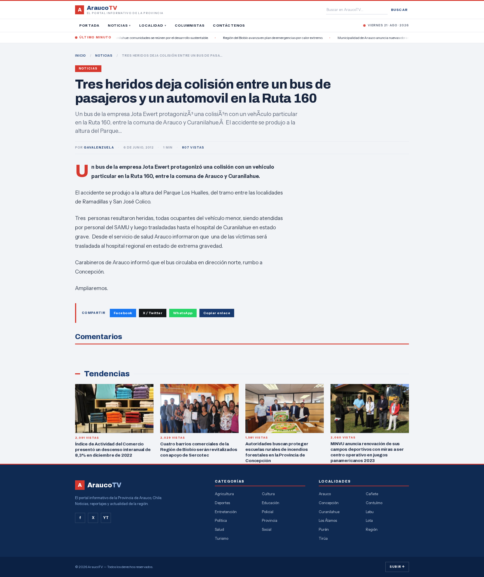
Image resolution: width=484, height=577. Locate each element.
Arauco (325, 494)
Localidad (152, 25)
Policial (267, 511)
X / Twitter (152, 313)
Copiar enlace (216, 313)
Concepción (329, 502)
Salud (219, 529)
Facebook (123, 313)
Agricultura (224, 494)
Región (372, 529)
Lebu (370, 511)
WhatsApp (183, 313)
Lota (369, 520)
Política (221, 520)
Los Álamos (328, 520)
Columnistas (189, 25)
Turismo (221, 538)
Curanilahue (329, 511)
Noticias (119, 25)
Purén (324, 529)
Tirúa (323, 538)
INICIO (80, 55)
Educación (270, 502)
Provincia (269, 520)
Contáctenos (229, 25)
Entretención (226, 511)
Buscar (399, 10)
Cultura (268, 494)
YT (106, 517)
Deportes (222, 502)
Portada (89, 25)
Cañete (372, 494)
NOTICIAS (104, 55)
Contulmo (374, 502)
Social (266, 529)
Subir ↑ (397, 567)
